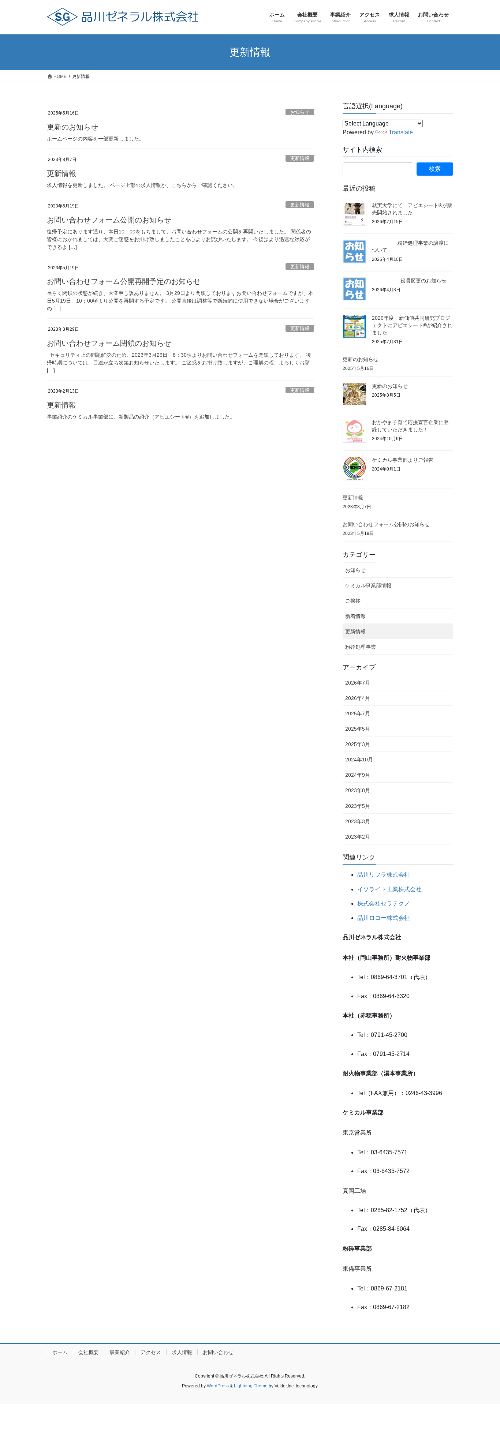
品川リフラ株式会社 (383, 875)
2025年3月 (357, 744)
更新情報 (299, 158)
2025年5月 (357, 729)
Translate (401, 132)
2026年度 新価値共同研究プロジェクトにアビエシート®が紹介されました (412, 325)
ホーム (60, 1352)
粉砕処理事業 (360, 647)
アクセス (151, 1352)
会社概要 (88, 1352)
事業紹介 (119, 1352)
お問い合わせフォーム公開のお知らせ (109, 220)
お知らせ (299, 112)
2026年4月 (357, 698)
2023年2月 (357, 837)
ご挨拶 (353, 601)
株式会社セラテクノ (383, 903)
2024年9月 (357, 775)
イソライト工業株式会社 (389, 889)
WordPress (218, 1386)
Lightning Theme (251, 1386)
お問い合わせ (218, 1352)
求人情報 (182, 1352)
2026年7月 (357, 683)
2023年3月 (357, 821)
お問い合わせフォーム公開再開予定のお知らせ (124, 281)
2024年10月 (359, 759)
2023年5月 (357, 806)
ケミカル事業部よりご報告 (402, 460)
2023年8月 (357, 790)
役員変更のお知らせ (409, 281)
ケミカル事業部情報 (368, 585)
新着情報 (355, 616)
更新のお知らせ (72, 127)
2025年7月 (357, 713)
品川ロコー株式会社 (383, 918)
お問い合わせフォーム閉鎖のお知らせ (109, 343)
